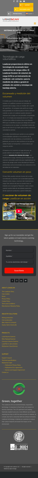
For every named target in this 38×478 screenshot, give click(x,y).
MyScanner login (7, 363)
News (3, 296)
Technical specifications (9, 360)
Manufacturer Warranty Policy (11, 306)
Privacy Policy (6, 299)
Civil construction (7, 320)
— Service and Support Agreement (14, 370)
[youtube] (24, 1)
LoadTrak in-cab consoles (9, 344)
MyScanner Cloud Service (10, 346)
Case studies (6, 294)
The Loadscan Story (8, 291)
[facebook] (14, 1)
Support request (7, 358)
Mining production (7, 317)
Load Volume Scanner (8, 336)
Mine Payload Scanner (8, 339)
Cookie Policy (6, 301)
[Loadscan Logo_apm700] (11, 18)
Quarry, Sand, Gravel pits (9, 325)
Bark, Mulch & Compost (9, 322)
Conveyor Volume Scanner (10, 341)
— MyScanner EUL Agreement (13, 367)
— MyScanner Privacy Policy (12, 365)
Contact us (5, 372)
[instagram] (17, 1)
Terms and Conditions (8, 303)
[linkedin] (20, 1)
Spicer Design (13, 468)
